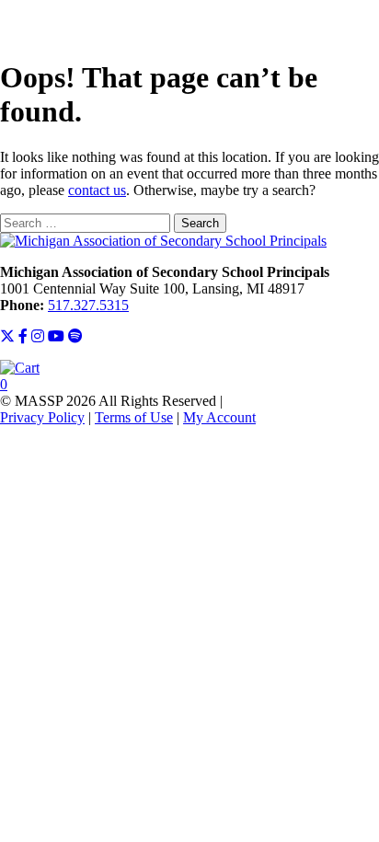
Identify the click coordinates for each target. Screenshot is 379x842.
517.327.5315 (88, 305)
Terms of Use (134, 417)
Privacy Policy (42, 417)
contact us (97, 190)
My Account (219, 417)
